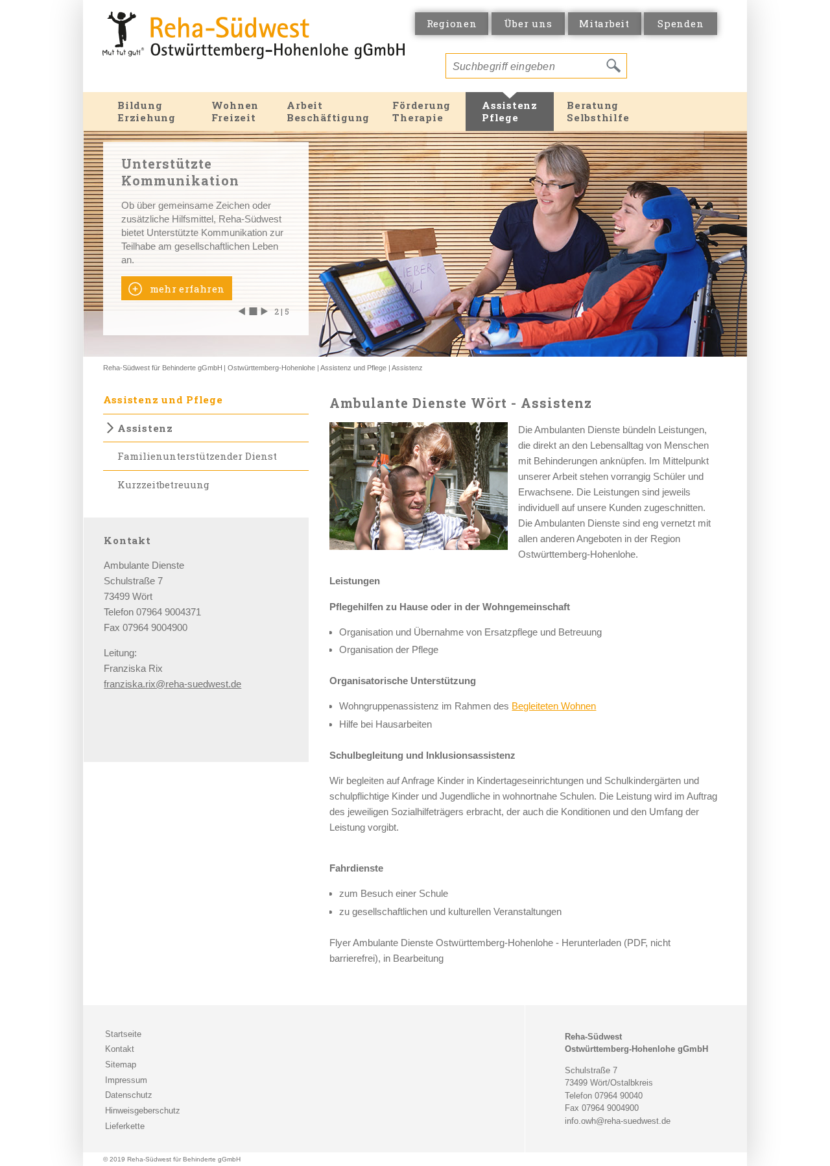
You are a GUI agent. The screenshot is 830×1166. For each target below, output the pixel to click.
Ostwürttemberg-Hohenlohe (271, 368)
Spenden (681, 23)
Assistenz (407, 368)
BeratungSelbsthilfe (598, 111)
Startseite (123, 1034)
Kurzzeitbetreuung (163, 484)
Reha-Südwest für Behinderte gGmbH (162, 368)
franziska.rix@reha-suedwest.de (172, 683)
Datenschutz (128, 1095)
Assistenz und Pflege (353, 368)
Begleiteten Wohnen (554, 705)
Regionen (452, 23)
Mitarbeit (604, 23)
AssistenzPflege (510, 111)
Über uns (528, 23)
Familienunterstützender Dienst (197, 455)
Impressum (126, 1080)
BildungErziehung (146, 111)
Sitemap (120, 1064)
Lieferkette (125, 1126)
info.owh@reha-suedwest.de (617, 1121)
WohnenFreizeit (235, 111)
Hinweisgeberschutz (142, 1110)
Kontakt (119, 1049)
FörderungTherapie (421, 111)
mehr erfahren (185, 288)
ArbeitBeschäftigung (328, 111)
